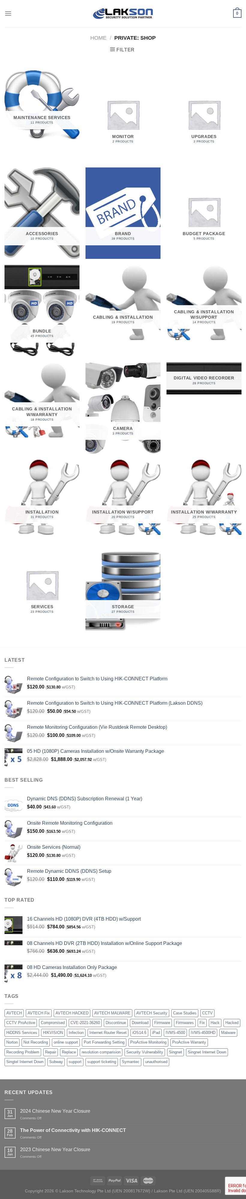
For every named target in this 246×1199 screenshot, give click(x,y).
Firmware (162, 1022)
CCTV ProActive (20, 1022)
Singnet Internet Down (207, 1052)
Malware (228, 1032)
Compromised (53, 1022)
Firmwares (185, 1022)
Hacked (231, 1022)
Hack (215, 1022)
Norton (12, 1042)
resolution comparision (101, 1052)
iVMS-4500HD (203, 1032)
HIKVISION (53, 1032)
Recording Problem (22, 1052)
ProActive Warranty (189, 1042)
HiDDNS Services (21, 1032)
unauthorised (156, 1061)
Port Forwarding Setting (104, 1042)
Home (98, 38)
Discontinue (116, 1022)
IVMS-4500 (175, 1032)
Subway (56, 1061)
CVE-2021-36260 (85, 1022)
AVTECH (14, 1013)
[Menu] (8, 13)
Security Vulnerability (144, 1052)
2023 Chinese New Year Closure (55, 1149)
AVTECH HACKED (72, 1013)
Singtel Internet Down (25, 1061)
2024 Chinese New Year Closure (55, 1111)
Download (140, 1022)
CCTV (207, 1013)
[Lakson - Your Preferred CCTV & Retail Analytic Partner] (123, 13)
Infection (76, 1032)
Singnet (175, 1052)
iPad (156, 1032)
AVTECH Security (151, 1013)
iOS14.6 (139, 1032)
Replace (69, 1052)
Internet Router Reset (108, 1032)
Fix (202, 1022)
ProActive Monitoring (148, 1042)
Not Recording (35, 1042)
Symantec (131, 1061)
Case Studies (184, 1013)
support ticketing (101, 1061)
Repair (50, 1052)
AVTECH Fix (39, 1013)
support (75, 1061)
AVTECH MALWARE (112, 1013)
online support (66, 1042)
